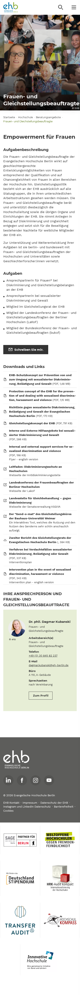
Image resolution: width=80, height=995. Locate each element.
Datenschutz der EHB (54, 802)
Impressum (30, 802)
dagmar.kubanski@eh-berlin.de (49, 665)
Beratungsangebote (48, 117)
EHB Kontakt (11, 802)
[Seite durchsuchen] (61, 7)
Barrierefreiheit (63, 806)
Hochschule (25, 117)
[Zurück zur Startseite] (10, 7)
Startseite (9, 117)
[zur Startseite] (16, 759)
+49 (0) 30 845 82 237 (43, 655)
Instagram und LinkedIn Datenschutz (27, 806)
